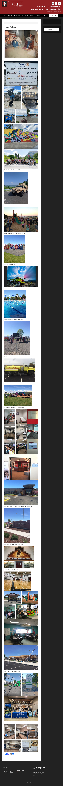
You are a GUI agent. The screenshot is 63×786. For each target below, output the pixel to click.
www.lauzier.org (12, 4)
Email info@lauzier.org (21, 771)
